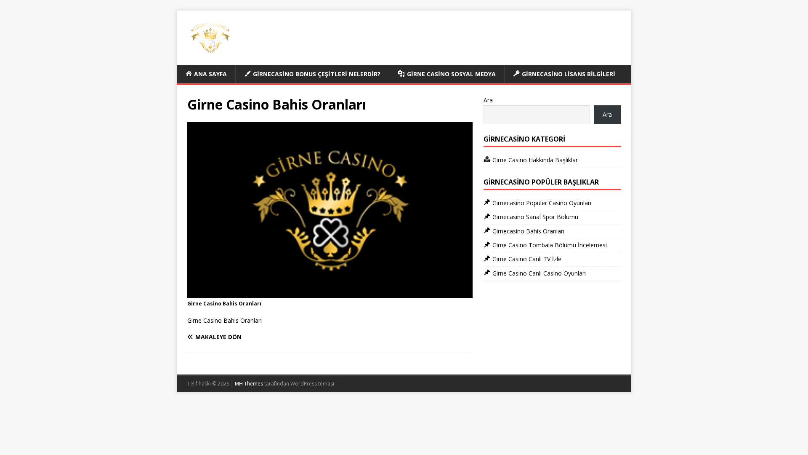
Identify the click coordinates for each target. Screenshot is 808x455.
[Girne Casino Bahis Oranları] (330, 293)
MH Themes (249, 383)
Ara (488, 100)
